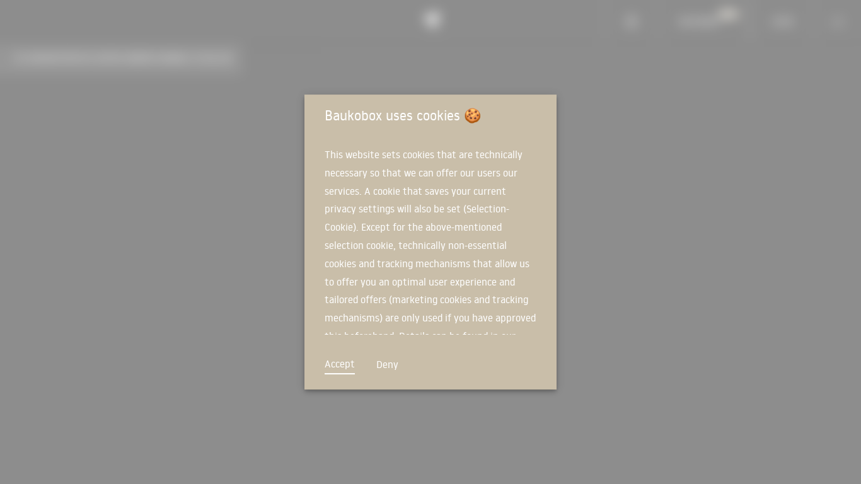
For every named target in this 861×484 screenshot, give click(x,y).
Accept (340, 363)
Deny (387, 364)
